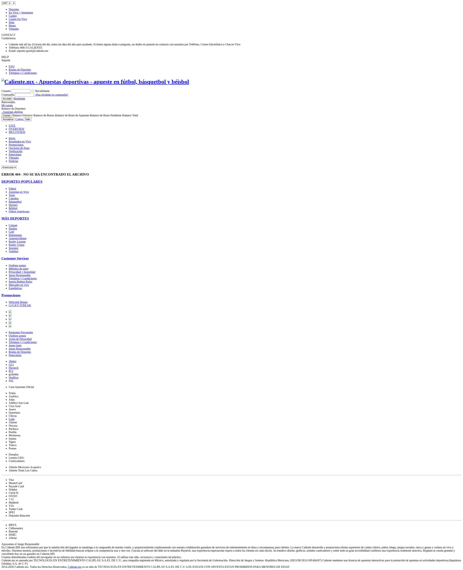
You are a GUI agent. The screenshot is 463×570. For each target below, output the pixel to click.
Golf (11, 231)
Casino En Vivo (18, 19)
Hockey (13, 204)
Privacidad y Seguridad (22, 271)
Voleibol (13, 251)
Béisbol (13, 208)
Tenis (12, 195)
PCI (11, 371)
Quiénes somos (17, 265)
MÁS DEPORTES (15, 218)
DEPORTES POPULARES (22, 181)
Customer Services (15, 258)
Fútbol (12, 188)
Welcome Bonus (18, 302)
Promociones (16, 144)
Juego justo (15, 345)
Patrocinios (15, 154)
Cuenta (6, 115)
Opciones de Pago (19, 148)
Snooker (13, 248)
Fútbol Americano (19, 211)
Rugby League (17, 241)
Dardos (13, 228)
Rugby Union (16, 244)
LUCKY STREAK (20, 305)
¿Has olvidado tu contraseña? (51, 94)
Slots (11, 22)
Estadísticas (15, 288)
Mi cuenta (7, 105)
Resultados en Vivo (20, 141)
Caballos (14, 198)
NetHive (13, 377)
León (12, 419)
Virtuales (14, 28)
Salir (27, 119)
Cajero (20, 119)
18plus (12, 361)
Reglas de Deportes (20, 69)
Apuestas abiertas (12, 111)
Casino (13, 15)
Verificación (15, 151)
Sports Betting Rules (20, 281)
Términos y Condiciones (23, 72)
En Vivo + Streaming (21, 12)
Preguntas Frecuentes (21, 332)
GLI (11, 364)
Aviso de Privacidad (20, 338)
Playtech (13, 367)
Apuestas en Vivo (19, 191)
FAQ (11, 66)
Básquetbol (15, 201)
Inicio (12, 138)
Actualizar (8, 119)
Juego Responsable (20, 275)
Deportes (14, 9)
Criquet (13, 225)
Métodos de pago (18, 268)
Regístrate (19, 98)
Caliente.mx (75, 566)
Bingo (12, 25)
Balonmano (15, 235)
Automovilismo (17, 238)
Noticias (13, 161)
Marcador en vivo (19, 284)
